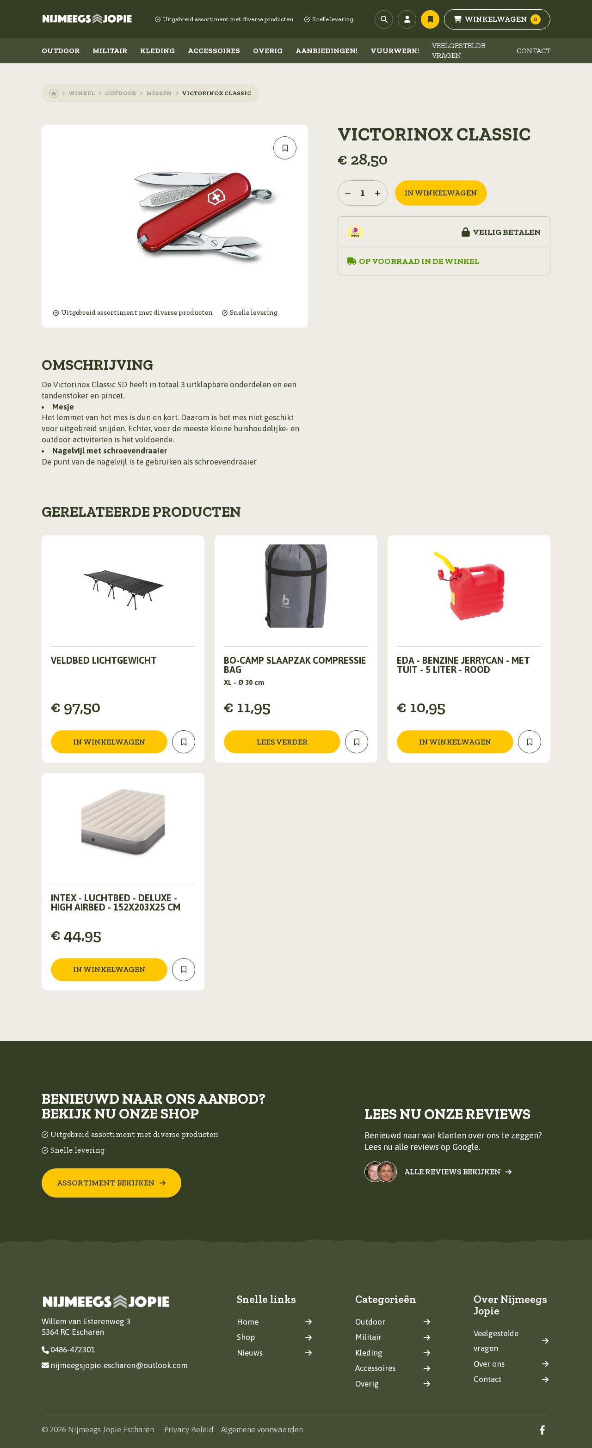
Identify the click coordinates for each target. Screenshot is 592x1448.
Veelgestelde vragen (458, 50)
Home (248, 1321)
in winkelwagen (441, 192)
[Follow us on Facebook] (542, 1430)
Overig (268, 50)
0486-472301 (72, 1349)
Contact (533, 50)
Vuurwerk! (394, 50)
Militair (109, 50)
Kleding (157, 50)
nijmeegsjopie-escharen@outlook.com (119, 1365)
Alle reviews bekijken (452, 1172)
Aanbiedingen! (327, 50)
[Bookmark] (284, 147)
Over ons (489, 1364)
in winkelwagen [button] (109, 741)
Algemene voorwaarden (262, 1429)
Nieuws (250, 1352)
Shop (246, 1337)
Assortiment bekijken (106, 1182)
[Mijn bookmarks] (430, 19)
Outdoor (61, 50)
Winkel (81, 93)
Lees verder (282, 741)
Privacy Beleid (189, 1429)
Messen (159, 93)
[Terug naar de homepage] (87, 19)
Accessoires (214, 50)
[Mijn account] (407, 19)
